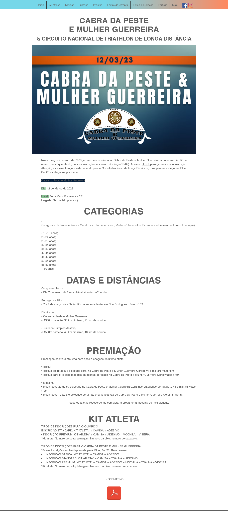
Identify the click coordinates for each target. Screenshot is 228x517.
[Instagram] (190, 5)
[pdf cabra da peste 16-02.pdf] (114, 493)
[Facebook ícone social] (184, 5)
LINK (146, 164)
